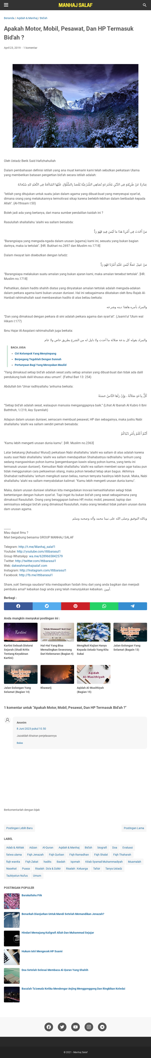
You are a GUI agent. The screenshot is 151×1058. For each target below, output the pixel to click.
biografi (102, 847)
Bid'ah (88, 847)
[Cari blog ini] (144, 5)
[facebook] (18, 606)
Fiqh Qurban (56, 854)
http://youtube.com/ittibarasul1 (39, 551)
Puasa (26, 868)
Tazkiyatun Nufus (17, 875)
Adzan (33, 847)
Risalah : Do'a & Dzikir (48, 868)
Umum (37, 875)
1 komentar (30, 47)
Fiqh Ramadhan (79, 854)
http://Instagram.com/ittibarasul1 (43, 570)
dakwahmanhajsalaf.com (29, 566)
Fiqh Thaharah (122, 854)
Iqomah (75, 861)
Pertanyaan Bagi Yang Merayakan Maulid (40, 364)
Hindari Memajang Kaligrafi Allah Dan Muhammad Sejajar (58, 932)
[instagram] (89, 1027)
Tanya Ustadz (113, 868)
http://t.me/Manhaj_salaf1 (36, 547)
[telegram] (132, 606)
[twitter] (47, 606)
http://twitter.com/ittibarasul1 (35, 561)
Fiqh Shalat (101, 854)
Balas (20, 742)
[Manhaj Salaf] (75, 5)
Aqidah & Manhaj (69, 847)
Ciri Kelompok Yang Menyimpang (35, 353)
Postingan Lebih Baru (19, 828)
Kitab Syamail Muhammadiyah (104, 861)
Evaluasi (127, 847)
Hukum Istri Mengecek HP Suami (42, 951)
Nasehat (11, 868)
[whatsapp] (104, 606)
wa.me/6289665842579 (46, 556)
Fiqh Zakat (31, 861)
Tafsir (96, 868)
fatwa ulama (14, 854)
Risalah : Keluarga (77, 868)
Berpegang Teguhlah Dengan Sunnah (38, 359)
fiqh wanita (13, 861)
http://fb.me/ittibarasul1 (36, 575)
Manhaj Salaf (80, 1052)
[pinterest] (75, 606)
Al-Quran (47, 847)
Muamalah (134, 861)
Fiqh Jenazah (35, 854)
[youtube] (75, 1027)
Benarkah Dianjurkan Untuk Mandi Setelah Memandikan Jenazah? (63, 914)
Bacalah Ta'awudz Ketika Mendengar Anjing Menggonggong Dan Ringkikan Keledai (73, 988)
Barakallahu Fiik (32, 895)
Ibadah (61, 861)
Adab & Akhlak (15, 847)
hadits (47, 861)
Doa (114, 847)
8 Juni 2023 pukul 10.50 (31, 728)
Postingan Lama (134, 828)
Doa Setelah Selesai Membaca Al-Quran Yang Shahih (55, 970)
